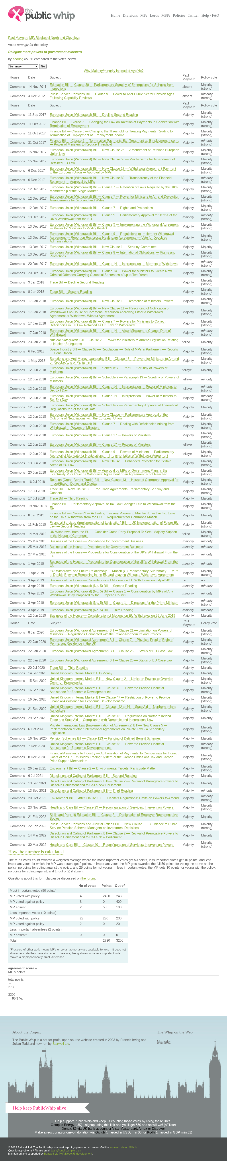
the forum (88, 878)
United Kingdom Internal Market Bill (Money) (82, 673)
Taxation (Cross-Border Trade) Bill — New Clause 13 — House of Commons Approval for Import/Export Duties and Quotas (114, 481)
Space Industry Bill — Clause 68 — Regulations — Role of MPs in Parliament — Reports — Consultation (114, 351)
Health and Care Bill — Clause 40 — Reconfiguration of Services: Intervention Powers (112, 844)
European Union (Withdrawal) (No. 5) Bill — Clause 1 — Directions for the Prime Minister (114, 602)
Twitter (193, 15)
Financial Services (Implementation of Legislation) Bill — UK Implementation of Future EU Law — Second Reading (114, 524)
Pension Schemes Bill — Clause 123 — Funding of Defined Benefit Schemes (105, 738)
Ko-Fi (151, 1132)
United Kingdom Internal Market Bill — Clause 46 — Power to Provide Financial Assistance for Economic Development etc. (107, 690)
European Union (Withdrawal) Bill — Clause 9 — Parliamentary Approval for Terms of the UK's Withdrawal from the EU (113, 217)
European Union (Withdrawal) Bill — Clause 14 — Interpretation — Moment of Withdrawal (114, 264)
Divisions (130, 15)
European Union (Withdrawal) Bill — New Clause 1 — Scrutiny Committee (103, 247)
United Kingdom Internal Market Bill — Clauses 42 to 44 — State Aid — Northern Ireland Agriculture (113, 708)
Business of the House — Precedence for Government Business (96, 541)
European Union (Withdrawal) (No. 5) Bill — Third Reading (91, 610)
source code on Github (123, 1147)
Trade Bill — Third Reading (69, 498)
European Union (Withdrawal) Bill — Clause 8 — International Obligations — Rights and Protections (112, 254)
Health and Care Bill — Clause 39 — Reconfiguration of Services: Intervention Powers (112, 807)
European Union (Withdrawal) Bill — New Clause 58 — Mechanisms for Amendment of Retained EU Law (112, 161)
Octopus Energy (62, 1125)
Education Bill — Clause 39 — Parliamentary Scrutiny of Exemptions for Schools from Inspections (112, 86)
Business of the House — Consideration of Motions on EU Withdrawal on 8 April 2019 (111, 580)
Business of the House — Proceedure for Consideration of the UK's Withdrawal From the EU (114, 554)
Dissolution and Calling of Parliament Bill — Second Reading (93, 775)
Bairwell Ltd (61, 1043)
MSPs (165, 15)
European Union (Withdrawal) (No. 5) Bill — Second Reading (93, 586)
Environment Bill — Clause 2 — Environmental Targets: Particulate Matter (103, 768)
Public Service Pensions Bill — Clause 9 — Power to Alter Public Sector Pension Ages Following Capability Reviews (112, 96)
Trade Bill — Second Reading (71, 291)
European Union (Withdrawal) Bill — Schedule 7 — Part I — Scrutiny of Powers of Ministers (108, 370)
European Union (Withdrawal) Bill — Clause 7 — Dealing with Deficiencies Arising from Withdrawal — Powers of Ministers (112, 425)
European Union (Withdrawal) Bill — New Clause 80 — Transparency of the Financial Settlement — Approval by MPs (111, 179)
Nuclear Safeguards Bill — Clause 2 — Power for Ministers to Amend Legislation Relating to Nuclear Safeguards (114, 342)
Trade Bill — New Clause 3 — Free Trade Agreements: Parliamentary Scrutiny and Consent (109, 491)
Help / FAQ (210, 15)
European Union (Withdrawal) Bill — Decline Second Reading (94, 114)
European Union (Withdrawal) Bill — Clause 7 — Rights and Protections (101, 208)
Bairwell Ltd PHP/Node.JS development (68, 1153)
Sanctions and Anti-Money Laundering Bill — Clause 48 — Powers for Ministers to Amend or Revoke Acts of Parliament (114, 360)
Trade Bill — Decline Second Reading (77, 282)
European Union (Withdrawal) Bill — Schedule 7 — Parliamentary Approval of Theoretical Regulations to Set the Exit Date (114, 407)
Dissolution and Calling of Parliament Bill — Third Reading (91, 790)
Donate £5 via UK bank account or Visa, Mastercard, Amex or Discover (113, 1128)
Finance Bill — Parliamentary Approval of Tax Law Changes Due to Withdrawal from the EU (113, 506)
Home (115, 15)
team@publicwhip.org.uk (66, 1150)
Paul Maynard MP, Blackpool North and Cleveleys (44, 37)
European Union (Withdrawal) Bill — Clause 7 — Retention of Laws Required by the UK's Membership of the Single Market (114, 189)
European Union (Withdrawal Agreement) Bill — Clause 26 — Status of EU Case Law (111, 651)
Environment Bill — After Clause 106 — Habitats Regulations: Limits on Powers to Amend (114, 798)
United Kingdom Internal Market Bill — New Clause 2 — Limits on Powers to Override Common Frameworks (111, 680)
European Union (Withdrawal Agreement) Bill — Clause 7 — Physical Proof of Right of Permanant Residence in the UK (111, 641)
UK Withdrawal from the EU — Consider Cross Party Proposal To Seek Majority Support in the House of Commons (113, 533)
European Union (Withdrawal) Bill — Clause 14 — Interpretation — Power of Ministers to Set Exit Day (113, 388)
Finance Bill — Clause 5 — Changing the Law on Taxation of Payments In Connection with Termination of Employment (114, 124)
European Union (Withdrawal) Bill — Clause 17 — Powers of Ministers (100, 435)
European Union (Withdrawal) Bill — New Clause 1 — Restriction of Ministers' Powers (112, 301)
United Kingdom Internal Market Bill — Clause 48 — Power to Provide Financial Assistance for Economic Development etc (107, 746)
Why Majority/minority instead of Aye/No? (113, 71)
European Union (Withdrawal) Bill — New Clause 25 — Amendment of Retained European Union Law (114, 151)
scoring (18, 59)
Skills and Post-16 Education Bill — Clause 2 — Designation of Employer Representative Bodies (114, 816)
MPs (143, 15)
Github (100, 1132)
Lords (154, 15)
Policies (179, 15)
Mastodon (164, 1041)
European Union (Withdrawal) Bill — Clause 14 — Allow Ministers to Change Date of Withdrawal (110, 332)
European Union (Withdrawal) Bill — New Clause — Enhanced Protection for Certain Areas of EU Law (110, 463)
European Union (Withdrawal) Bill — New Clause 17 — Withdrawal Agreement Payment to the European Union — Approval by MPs (113, 170)
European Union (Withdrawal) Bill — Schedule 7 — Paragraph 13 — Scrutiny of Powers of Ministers (114, 379)
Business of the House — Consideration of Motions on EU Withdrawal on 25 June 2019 (112, 615)
